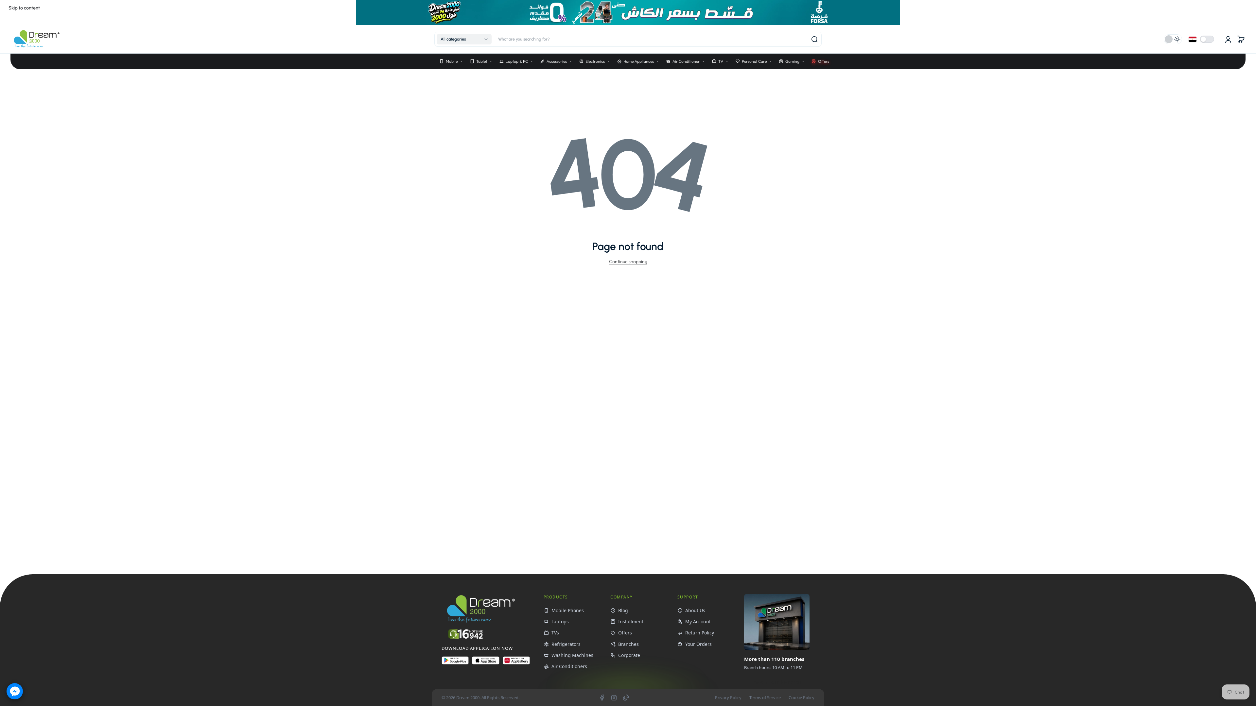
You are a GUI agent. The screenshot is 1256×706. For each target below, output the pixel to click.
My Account (698, 621)
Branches (628, 644)
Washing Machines (572, 655)
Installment (630, 621)
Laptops (560, 621)
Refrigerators (566, 644)
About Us (695, 610)
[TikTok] (626, 697)
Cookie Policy (801, 697)
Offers (625, 633)
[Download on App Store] (485, 663)
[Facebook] (601, 697)
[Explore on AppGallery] (516, 663)
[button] (464, 39)
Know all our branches (776, 682)
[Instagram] (614, 697)
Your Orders (698, 644)
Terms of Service (765, 697)
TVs (555, 633)
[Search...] (814, 39)
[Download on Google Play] (455, 663)
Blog (623, 610)
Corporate (629, 655)
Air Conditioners (569, 666)
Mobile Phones (567, 610)
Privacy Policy (728, 697)
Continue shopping (628, 261)
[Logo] (36, 39)
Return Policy (699, 633)
